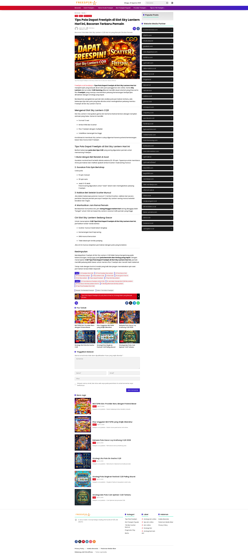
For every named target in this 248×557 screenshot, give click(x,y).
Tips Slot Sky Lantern (113, 278)
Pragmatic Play (130, 530)
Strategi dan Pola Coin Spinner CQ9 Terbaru (127, 346)
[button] (167, 2)
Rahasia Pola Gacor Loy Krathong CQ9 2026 (127, 326)
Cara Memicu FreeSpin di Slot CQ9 (94, 281)
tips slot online (148, 522)
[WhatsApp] (138, 303)
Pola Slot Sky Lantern (83, 276)
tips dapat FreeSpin (97, 278)
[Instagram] (90, 541)
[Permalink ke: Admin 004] (77, 28)
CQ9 (76, 16)
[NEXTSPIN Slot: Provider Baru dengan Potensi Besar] (85, 317)
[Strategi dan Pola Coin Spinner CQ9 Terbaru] (129, 336)
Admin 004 (82, 28)
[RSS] (94, 541)
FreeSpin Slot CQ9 (87, 273)
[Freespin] (86, 3)
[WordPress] (87, 541)
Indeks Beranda (163, 519)
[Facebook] (126, 303)
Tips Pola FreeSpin (131, 519)
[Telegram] (134, 303)
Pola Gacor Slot (122, 273)
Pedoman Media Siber (165, 522)
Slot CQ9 (110, 276)
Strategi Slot (148, 528)
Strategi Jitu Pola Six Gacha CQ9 (84, 346)
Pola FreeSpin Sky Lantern (105, 273)
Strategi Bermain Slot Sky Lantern (113, 284)
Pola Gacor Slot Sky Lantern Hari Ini (88, 284)
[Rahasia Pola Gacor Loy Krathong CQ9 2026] (129, 317)
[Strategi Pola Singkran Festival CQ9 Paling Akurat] (107, 336)
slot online (147, 525)
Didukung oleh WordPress (84, 552)
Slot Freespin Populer (132, 522)
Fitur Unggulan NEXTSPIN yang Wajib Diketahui (105, 326)
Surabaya (89, 85)
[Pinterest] (83, 541)
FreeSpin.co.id (80, 85)
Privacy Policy (163, 525)
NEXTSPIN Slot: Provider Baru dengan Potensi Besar (84, 326)
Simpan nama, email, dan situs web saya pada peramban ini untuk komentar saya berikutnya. (105, 384)
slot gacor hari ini (122, 276)
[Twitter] (130, 303)
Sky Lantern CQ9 (99, 276)
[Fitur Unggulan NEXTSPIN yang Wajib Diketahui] (107, 317)
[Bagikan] (138, 28)
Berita (80, 16)
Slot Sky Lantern (82, 278)
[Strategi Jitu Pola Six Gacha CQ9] (85, 336)
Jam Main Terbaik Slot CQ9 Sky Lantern (120, 281)
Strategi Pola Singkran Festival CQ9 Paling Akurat (106, 346)
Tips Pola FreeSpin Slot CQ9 (85, 286)
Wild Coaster (87, 16)
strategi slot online (150, 519)
